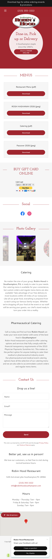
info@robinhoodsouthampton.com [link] (26, 485)
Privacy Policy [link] (43, 443)
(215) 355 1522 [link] (26, 482)
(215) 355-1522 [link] (26, 10)
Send (26, 434)
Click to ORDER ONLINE (26, 52)
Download (26, 94)
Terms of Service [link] (25, 445)
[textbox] (26, 396)
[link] (26, 15)
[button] (6, 10)
